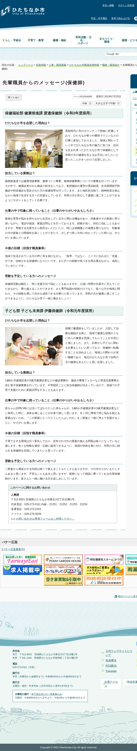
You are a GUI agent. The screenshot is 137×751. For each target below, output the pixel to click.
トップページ (25, 65)
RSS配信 (111, 665)
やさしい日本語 (126, 5)
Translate (111, 671)
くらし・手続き (12, 40)
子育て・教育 (36, 40)
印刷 (84, 103)
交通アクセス (111, 683)
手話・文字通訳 (99, 18)
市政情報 (41, 65)
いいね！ (15, 97)
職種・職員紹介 (111, 65)
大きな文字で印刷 (105, 103)
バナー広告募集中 (13, 549)
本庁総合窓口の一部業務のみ (46, 694)
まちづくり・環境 (107, 40)
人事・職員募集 (57, 65)
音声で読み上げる (120, 18)
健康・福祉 (59, 40)
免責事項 (111, 660)
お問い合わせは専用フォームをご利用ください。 (45, 518)
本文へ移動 (108, 5)
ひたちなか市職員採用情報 (84, 65)
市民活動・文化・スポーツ (84, 40)
